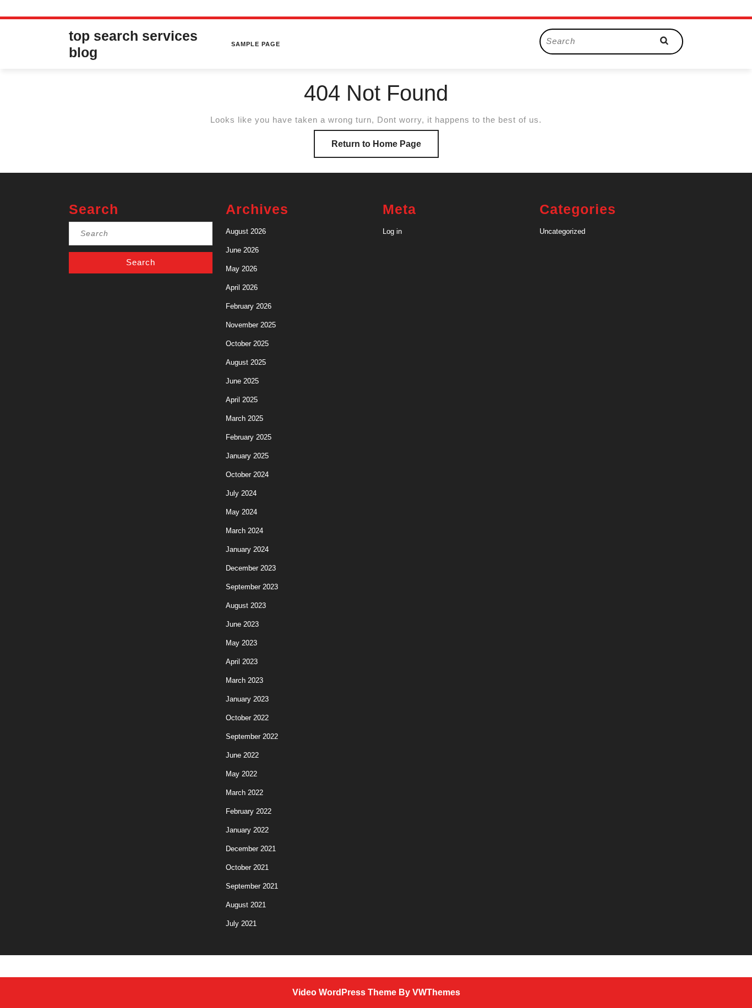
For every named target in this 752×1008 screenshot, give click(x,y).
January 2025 (247, 456)
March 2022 (244, 792)
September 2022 (252, 736)
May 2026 (241, 269)
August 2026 (246, 231)
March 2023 (244, 680)
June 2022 (242, 755)
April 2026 (242, 287)
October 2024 (247, 474)
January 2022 (247, 830)
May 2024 (241, 512)
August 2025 (246, 362)
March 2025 (244, 418)
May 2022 (241, 774)
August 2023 (246, 605)
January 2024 (247, 549)
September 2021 (252, 886)
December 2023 (251, 568)
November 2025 (251, 325)
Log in (392, 231)
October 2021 (247, 867)
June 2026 (242, 250)
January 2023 (247, 699)
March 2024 (244, 531)
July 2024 (241, 493)
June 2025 (242, 381)
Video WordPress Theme (344, 992)
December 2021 (251, 849)
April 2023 (242, 662)
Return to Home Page (385, 148)
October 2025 (247, 343)
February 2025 (248, 437)
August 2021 (246, 905)
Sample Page (255, 44)
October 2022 (247, 718)
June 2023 (242, 624)
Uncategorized (562, 231)
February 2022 (248, 811)
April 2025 (242, 400)
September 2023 (252, 587)
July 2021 (241, 923)
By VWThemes (429, 992)
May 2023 (241, 643)
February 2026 (248, 306)
